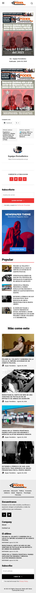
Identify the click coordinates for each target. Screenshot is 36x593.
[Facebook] (11, 179)
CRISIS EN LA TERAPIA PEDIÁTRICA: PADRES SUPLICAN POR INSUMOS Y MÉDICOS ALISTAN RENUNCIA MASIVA (23, 289)
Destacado (5, 542)
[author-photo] (3, 366)
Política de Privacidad (23, 205)
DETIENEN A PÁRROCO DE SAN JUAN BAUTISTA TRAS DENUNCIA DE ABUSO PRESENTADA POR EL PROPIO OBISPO (23, 300)
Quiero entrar (17, 200)
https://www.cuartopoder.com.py (18, 159)
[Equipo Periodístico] (18, 149)
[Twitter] (16, 179)
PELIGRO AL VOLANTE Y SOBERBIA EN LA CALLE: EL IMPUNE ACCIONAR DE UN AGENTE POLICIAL (22, 269)
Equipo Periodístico (19, 59)
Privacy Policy (23, 581)
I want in (17, 576)
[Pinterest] (20, 179)
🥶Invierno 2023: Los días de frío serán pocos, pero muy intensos (26, 134)
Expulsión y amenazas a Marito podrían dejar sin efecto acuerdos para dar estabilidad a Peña (9, 136)
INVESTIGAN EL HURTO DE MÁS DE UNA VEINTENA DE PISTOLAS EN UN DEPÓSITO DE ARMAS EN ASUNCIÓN (22, 278)
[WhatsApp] (25, 179)
